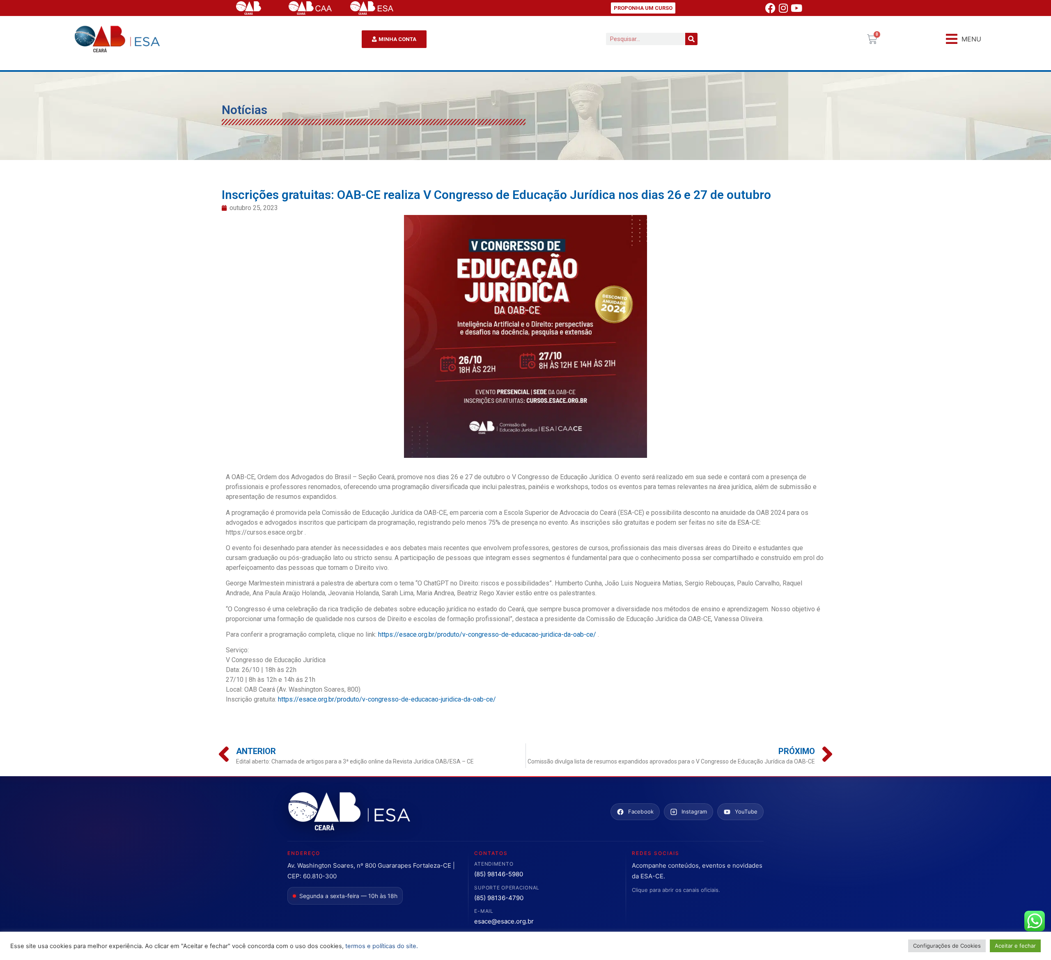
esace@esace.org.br (504, 921)
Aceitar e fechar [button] (1015, 945)
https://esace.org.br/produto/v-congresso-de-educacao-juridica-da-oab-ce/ (487, 634)
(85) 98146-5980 (498, 874)
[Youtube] (796, 8)
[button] (963, 39)
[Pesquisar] (691, 39)
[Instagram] (783, 8)
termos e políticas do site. (381, 946)
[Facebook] (770, 8)
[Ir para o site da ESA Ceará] (349, 812)
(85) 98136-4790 (498, 898)
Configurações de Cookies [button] (947, 945)
